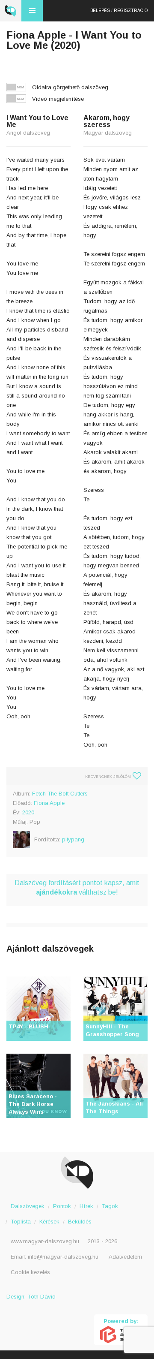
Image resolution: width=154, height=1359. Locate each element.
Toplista (21, 1221)
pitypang (73, 839)
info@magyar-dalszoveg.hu (63, 1257)
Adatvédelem (125, 1257)
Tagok (110, 1206)
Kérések (49, 1221)
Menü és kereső (32, 10)
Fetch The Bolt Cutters (60, 793)
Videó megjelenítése (58, 99)
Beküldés (80, 1221)
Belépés (100, 10)
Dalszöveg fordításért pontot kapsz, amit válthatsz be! (77, 887)
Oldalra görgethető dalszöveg (70, 87)
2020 (28, 812)
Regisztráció (131, 10)
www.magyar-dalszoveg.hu (45, 1241)
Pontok (62, 1206)
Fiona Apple (49, 803)
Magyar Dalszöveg (10, 10)
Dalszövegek (27, 1206)
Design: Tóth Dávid (31, 1296)
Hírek (86, 1206)
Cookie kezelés (30, 1272)
